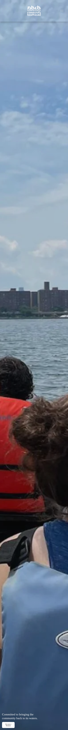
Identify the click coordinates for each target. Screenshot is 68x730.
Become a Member (8, 724)
